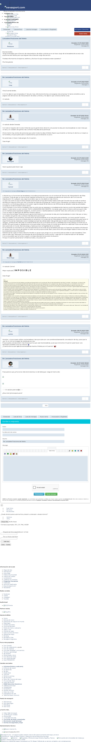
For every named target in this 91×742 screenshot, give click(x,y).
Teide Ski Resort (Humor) (11, 695)
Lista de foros (18, 29)
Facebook (7, 594)
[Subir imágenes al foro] (52, 448)
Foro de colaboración (10, 647)
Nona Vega (10, 119)
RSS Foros (7, 706)
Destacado (6, 29)
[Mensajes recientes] (80, 7)
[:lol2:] (75, 450)
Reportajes (7, 623)
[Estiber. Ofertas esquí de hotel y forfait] (12, 739)
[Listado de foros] (82, 7)
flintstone (10, 46)
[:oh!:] (5, 453)
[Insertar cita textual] (34, 450)
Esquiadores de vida (10, 693)
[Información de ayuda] (86, 448)
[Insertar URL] (28, 450)
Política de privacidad (10, 575)
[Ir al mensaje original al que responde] (87, 191)
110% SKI (6, 674)
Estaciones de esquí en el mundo (14, 621)
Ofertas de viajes (9, 631)
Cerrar (3, 544)
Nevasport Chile (8, 637)
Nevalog (6, 636)
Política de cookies (9, 576)
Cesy (10, 85)
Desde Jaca (7, 673)
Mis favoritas (10, 511)
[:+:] (16, 453)
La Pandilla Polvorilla (10, 718)
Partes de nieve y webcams (12, 628)
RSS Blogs (7, 705)
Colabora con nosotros (10, 579)
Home (6, 618)
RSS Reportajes (8, 703)
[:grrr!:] (81, 450)
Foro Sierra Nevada (9, 658)
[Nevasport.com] (5, 4)
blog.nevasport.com (10, 586)
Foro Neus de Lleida (10, 657)
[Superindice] (19, 450)
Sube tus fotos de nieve (11, 633)
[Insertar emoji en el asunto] (63, 441)
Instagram (7, 597)
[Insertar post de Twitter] (66, 450)
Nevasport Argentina (10, 639)
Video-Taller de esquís (10, 713)
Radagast (10, 161)
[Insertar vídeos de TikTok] (69, 450)
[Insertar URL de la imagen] (43, 450)
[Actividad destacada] (79, 7)
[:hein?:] (10, 453)
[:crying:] (7, 453)
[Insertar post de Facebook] (60, 450)
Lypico (10, 366)
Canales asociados (9, 625)
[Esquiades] (37, 738)
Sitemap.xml (7, 571)
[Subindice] (16, 450)
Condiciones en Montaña (11, 22)
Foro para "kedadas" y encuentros (14, 650)
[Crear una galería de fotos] (57, 450)
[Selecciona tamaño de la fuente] (25, 450)
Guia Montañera (9, 16)
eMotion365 (7, 716)
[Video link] (46, 450)
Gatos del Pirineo (9, 682)
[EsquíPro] (7, 612)
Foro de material (9, 649)
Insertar (8, 544)
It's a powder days (9, 681)
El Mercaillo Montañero (11, 19)
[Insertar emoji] (86, 457)
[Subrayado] (10, 450)
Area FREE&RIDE (9, 660)
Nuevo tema (83, 34)
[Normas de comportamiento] (83, 7)
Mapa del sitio (8, 570)
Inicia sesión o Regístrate (48, 29)
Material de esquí (9, 634)
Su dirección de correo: (9, 432)
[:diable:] (13, 453)
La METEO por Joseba (10, 714)
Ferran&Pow (7, 689)
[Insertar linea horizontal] (31, 450)
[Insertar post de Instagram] (63, 450)
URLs (8, 519)
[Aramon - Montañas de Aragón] (14, 738)
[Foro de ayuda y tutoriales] (84, 7)
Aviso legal (7, 573)
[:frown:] (78, 450)
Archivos (9, 517)
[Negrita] (5, 450)
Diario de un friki (9, 692)
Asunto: (4, 439)
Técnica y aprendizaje (10, 652)
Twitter (6, 595)
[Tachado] (13, 450)
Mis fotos (9, 510)
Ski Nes (6, 671)
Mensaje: (5, 445)
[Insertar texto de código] (37, 450)
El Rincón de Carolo (10, 668)
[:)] (72, 450)
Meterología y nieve (10, 655)
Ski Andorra (7, 653)
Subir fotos (9, 508)
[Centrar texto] (40, 450)
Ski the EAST (7, 677)
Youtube (6, 599)
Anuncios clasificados (10, 584)
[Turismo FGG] (70, 738)
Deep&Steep (8, 687)
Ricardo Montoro (9, 690)
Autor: (4, 426)
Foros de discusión (9, 626)
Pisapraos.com (8, 13)
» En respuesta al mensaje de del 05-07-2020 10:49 (17, 262)
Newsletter (7, 587)
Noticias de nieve (9, 620)
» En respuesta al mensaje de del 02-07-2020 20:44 (18, 191)
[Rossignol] (3, 738)
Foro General (7, 645)
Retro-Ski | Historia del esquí (12, 679)
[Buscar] (85, 7)
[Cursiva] (7, 450)
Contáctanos (7, 578)
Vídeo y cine (7, 629)
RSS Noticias (7, 702)
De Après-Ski (8, 669)
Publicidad (7, 583)
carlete (10, 334)
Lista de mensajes (31, 29)
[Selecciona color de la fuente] (22, 450)
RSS (46, 405)
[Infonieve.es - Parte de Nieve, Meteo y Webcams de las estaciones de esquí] (24, 736)
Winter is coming (9, 676)
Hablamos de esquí (9, 685)
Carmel (10, 187)
